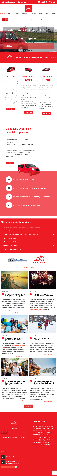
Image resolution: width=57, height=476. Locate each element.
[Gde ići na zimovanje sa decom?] (42, 324)
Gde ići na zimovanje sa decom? (41, 339)
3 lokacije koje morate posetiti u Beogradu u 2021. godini (15, 295)
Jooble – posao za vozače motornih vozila (14, 437)
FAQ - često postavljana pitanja (16, 222)
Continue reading (20, 312)
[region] (28, 38)
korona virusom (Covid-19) (37, 309)
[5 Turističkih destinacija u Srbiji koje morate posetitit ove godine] (14, 367)
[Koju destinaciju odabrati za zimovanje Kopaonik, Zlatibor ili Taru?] (42, 367)
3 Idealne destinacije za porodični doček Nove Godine (43, 295)
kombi (8, 310)
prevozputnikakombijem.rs (12, 463)
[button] (25, 50)
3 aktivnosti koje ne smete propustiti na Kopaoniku (14, 339)
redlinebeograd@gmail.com (16, 2)
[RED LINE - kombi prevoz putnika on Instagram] (6, 19)
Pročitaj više (10, 109)
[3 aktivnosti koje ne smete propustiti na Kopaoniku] (14, 324)
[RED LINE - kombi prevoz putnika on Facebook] (3, 19)
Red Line (8, 46)
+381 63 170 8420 (48, 2)
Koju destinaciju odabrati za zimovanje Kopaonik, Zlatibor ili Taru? (44, 383)
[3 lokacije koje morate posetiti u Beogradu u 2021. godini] (14, 280)
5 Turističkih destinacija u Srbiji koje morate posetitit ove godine (15, 383)
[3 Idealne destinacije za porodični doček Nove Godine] (42, 280)
